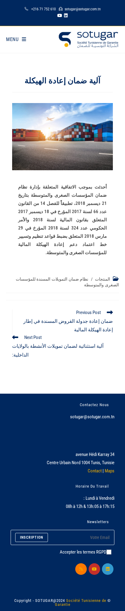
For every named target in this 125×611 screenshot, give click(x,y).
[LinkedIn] (107, 569)
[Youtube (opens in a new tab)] (59, 15)
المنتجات (102, 279)
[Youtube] (94, 569)
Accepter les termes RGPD (83, 552)
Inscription (31, 537)
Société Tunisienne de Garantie (80, 602)
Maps (109, 471)
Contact (95, 471)
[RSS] (81, 569)
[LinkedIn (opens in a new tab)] (65, 15)
